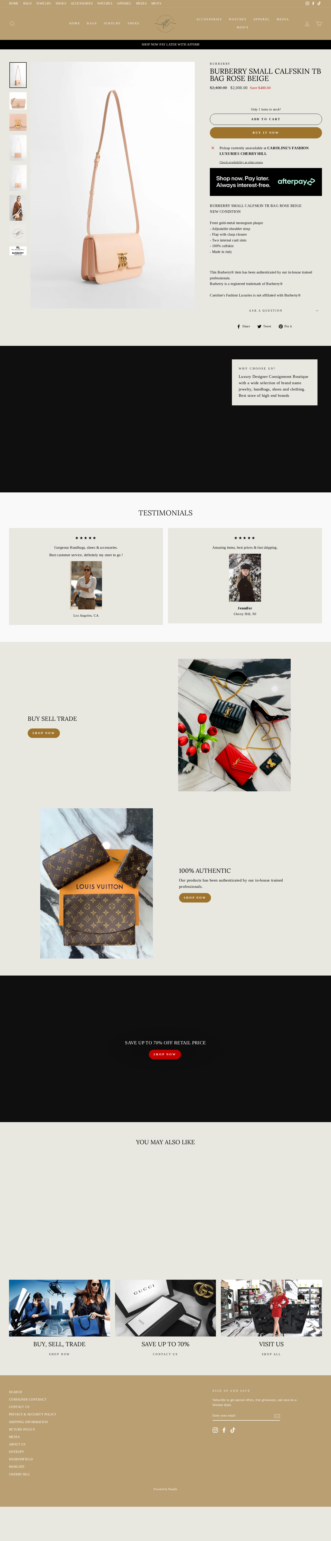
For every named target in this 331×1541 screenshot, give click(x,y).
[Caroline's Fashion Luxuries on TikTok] (233, 1430)
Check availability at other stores (241, 162)
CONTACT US (19, 1407)
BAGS (27, 3)
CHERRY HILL (19, 1474)
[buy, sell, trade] (59, 1308)
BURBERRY (220, 63)
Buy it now (266, 132)
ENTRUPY (16, 1452)
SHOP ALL (271, 1354)
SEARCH (15, 1392)
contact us (165, 1354)
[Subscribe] (277, 1416)
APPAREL (124, 3)
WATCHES (104, 3)
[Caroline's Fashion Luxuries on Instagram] (215, 1430)
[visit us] (271, 1308)
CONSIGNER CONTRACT (27, 1399)
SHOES (61, 3)
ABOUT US (17, 1444)
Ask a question (266, 310)
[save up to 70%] (165, 1308)
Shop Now (195, 897)
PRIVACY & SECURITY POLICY (32, 1414)
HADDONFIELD (21, 1459)
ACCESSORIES (82, 3)
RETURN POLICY (22, 1429)
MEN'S (156, 3)
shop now (43, 733)
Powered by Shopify (165, 1489)
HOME (14, 3)
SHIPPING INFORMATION (28, 1422)
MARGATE (17, 1466)
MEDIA (141, 3)
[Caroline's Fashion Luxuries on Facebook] (224, 1430)
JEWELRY (43, 3)
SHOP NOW (165, 1054)
